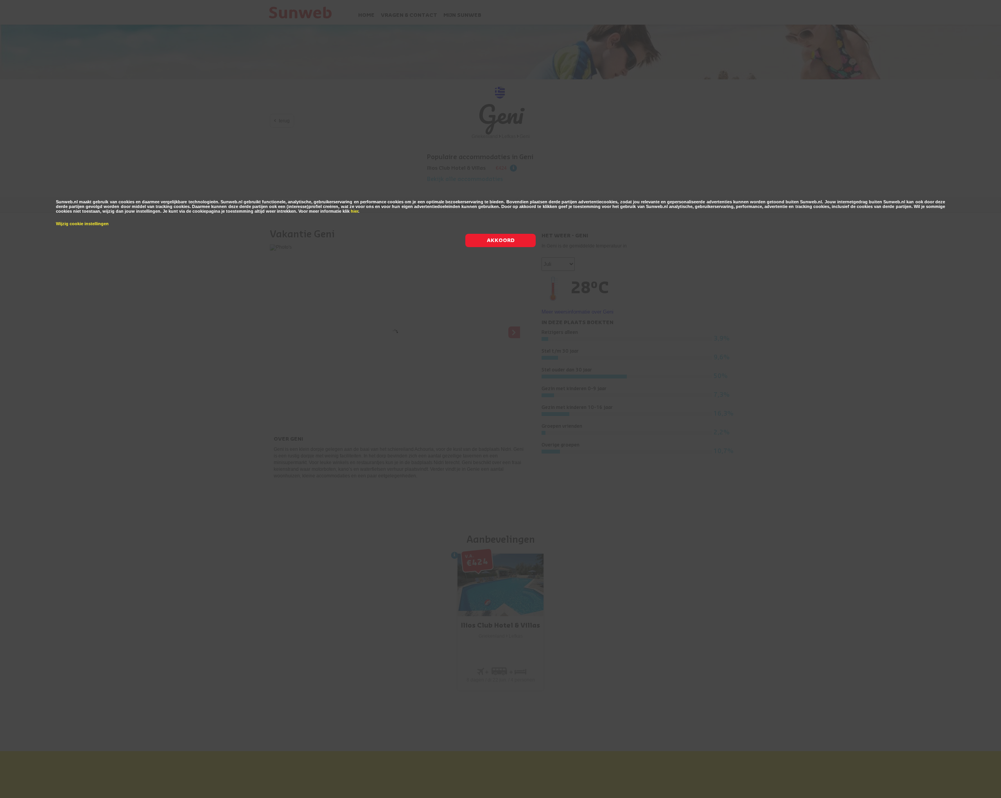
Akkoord (501, 240)
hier (354, 211)
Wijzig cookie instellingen (82, 223)
